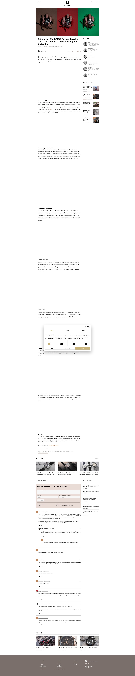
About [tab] (83, 330)
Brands (59, 5)
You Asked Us (59, 665)
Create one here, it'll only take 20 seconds (64, 505)
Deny (52, 348)
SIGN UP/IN (96, 1)
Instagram (76, 663)
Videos (84, 5)
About (80, 5)
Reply (41, 525)
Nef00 (45, 539)
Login (40, 505)
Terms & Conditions (89, 666)
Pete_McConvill (44, 528)
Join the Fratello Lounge (43, 661)
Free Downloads (42, 666)
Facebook (76, 661)
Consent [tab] (51, 330)
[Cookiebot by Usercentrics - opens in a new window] (85, 327)
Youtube (75, 664)
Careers (43, 664)
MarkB (39, 549)
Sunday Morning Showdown (59, 668)
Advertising (42, 665)
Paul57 (39, 559)
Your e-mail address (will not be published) (65, 495)
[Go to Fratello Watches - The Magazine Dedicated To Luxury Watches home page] (67, 1)
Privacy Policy (88, 667)
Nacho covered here (44, 106)
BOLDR (49, 109)
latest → (97, 458)
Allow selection (67, 348)
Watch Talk (59, 666)
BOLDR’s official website (53, 445)
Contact (43, 670)
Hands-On (59, 663)
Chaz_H (39, 591)
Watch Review (59, 667)
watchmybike (40, 581)
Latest (50, 5)
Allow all (82, 348)
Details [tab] (67, 330)
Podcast (75, 5)
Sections (54, 5)
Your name (39, 495)
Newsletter (43, 668)
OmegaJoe (40, 571)
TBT (59, 664)
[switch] (61, 344)
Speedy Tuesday (59, 661)
